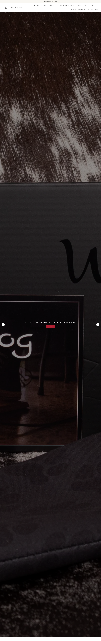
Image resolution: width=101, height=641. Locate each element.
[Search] (89, 9)
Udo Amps (53, 6)
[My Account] (92, 9)
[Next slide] (97, 324)
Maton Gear (82, 6)
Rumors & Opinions (78, 9)
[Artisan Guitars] (13, 8)
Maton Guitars (40, 6)
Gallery (92, 6)
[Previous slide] (3, 324)
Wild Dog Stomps (67, 6)
